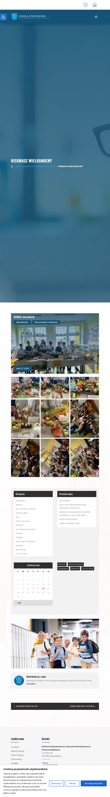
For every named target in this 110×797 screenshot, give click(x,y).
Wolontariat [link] (21, 549)
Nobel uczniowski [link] (76, 564)
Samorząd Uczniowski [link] (25, 541)
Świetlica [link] (19, 545)
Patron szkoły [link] (17, 755)
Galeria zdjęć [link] (21, 513)
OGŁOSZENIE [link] (64, 500)
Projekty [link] (19, 537)
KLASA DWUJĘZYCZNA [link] (68, 519)
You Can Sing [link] (21, 553)
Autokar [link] (19, 505)
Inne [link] (17, 517)
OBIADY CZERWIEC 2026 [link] (69, 523)
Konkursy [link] (19, 525)
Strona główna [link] (22, 166)
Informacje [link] (37, 166)
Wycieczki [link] (75, 568)
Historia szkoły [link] (17, 751)
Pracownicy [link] (16, 759)
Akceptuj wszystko (94, 783)
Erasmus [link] (61, 564)
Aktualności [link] (50, 166)
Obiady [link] (19, 533)
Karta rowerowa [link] (23, 521)
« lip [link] (19, 603)
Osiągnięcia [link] (63, 568)
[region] (55, 781)
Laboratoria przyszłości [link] (26, 529)
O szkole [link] (15, 747)
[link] (3, 16)
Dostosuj (55, 783)
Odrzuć (72, 783)
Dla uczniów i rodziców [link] (46, 322)
